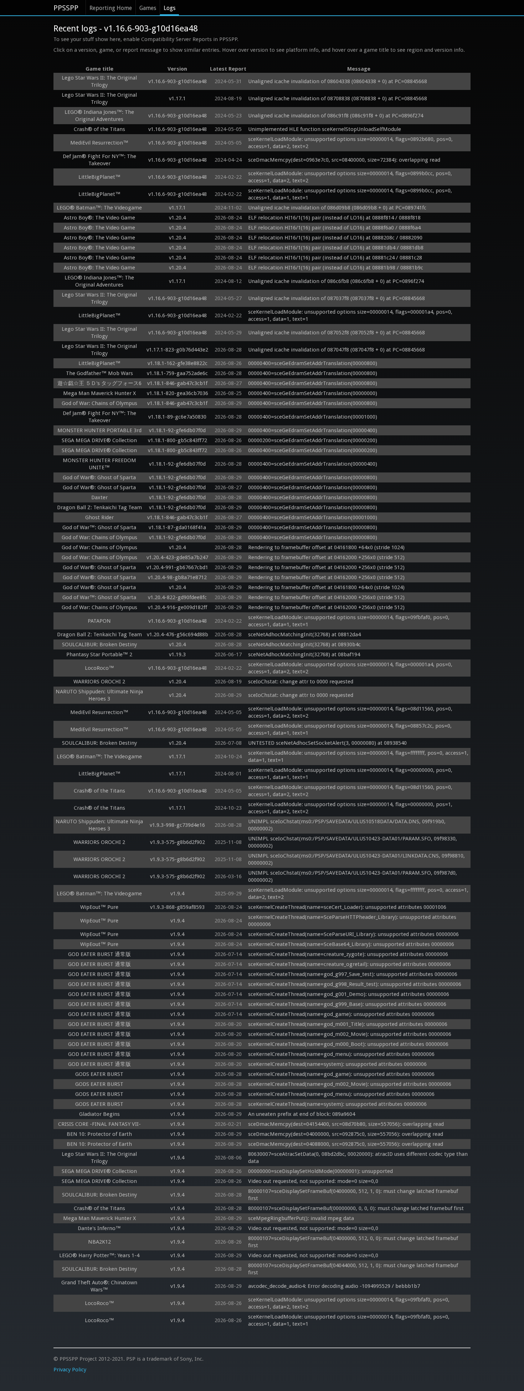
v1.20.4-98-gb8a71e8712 (177, 577)
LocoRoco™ (99, 668)
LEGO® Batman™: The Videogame (99, 207)
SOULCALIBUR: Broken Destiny (99, 644)
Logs (169, 8)
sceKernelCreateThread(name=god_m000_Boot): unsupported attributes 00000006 (348, 1044)
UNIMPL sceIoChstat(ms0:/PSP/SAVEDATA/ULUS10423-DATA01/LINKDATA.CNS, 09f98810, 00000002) (357, 859)
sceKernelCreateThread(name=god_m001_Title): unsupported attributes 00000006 (347, 1024)
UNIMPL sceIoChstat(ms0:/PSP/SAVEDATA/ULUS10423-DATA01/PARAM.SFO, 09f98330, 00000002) (353, 842)
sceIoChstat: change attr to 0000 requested (300, 681)
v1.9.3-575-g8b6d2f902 (177, 842)
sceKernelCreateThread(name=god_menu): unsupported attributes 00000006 (341, 1054)
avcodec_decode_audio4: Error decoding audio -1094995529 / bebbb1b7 (334, 1286)
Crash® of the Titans (99, 129)
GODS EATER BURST (99, 1074)
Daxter (99, 497)
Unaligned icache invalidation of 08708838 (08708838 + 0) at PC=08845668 (337, 98)
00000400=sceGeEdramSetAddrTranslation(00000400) (312, 430)
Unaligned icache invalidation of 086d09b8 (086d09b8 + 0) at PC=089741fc (337, 207)
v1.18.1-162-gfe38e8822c (177, 363)
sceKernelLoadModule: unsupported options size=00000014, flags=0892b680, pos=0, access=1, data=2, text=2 (351, 143)
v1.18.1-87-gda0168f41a (177, 527)
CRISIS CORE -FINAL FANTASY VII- (99, 1124)
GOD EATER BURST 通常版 (99, 954)
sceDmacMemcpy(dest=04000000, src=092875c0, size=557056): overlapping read (345, 1134)
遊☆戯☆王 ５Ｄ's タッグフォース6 (99, 383)
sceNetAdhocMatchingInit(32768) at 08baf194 (304, 654)
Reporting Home (110, 8)
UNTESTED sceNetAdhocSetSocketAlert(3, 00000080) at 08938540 (327, 743)
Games (147, 8)
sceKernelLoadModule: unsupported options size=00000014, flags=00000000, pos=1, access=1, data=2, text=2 (351, 808)
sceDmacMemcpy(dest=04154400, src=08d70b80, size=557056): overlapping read (346, 1124)
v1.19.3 (177, 654)
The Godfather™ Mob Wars (99, 373)
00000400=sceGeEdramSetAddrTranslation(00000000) (312, 393)
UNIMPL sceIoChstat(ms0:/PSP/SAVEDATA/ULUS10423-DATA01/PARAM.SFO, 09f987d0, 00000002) (353, 876)
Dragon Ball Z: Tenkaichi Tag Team (99, 507)
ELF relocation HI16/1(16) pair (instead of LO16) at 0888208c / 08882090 (335, 237)
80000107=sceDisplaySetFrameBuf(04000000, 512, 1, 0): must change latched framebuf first (353, 1195)
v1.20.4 (177, 217)
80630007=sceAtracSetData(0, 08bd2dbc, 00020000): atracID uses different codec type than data (358, 1157)
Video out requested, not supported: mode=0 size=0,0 (313, 1181)
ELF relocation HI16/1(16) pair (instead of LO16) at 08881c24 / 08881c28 (335, 257)
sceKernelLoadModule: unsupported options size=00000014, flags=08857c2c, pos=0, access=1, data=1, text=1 (350, 729)
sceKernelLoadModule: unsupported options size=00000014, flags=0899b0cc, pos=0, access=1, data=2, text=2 (350, 177)
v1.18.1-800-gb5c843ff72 (177, 440)
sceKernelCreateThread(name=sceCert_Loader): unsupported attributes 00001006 (347, 907)
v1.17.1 (177, 98)
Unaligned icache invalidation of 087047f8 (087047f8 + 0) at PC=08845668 (336, 350)
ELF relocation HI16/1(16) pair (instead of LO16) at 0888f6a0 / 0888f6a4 (334, 227)
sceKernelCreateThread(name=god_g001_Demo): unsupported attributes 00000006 (348, 994)
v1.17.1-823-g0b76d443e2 (177, 350)
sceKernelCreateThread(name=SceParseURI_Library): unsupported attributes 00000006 (353, 934)
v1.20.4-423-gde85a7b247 (177, 557)
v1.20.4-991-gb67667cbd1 (177, 567)
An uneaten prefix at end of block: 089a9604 (301, 1114)
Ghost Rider (99, 517)
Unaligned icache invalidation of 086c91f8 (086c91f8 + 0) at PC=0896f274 (335, 115)
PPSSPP (65, 8)
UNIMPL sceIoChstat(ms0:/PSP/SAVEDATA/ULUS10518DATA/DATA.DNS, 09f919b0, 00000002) (347, 825)
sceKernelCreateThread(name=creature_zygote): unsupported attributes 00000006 (348, 954)
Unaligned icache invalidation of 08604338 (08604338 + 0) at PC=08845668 (337, 81)
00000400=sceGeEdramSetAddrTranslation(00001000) (312, 417)
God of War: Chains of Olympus (99, 403)
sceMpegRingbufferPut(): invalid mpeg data (301, 1218)
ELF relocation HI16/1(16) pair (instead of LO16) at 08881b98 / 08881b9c (335, 267)
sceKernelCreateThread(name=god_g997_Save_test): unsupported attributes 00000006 (352, 974)
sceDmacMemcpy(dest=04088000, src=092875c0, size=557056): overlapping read (345, 1144)
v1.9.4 (177, 893)
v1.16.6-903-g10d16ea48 (177, 81)
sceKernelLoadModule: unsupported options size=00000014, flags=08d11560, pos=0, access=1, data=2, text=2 (351, 712)
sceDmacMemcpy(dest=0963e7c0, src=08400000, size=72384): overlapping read (344, 160)
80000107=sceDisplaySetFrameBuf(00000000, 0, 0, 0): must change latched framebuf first (356, 1208)
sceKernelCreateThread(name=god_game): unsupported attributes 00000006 (341, 1014)
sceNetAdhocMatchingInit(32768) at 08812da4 (304, 634)
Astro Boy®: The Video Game (99, 217)
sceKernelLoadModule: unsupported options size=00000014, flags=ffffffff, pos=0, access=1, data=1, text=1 (358, 756)
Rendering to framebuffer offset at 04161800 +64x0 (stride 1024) (326, 547)
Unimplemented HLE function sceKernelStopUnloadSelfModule (324, 129)
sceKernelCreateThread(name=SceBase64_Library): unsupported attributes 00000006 (351, 944)
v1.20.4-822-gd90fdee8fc (177, 597)
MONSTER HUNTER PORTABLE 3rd (99, 430)
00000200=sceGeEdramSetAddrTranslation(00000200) (312, 440)
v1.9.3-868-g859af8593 (177, 907)
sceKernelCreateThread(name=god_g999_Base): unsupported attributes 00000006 (347, 1004)
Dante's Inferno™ (99, 1228)
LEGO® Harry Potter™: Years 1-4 (99, 1255)
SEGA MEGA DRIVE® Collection (99, 440)
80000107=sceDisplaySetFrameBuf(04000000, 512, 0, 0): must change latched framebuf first (353, 1242)
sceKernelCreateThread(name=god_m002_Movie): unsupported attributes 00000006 (349, 1034)
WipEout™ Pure (99, 907)
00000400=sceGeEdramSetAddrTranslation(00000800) (312, 363)
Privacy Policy (69, 1369)
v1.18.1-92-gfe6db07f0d (177, 430)
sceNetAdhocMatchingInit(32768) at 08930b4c (304, 644)
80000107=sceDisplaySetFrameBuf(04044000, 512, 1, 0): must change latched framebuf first (353, 1269)
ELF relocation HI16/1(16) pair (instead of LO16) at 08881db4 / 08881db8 (335, 247)
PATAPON (99, 621)
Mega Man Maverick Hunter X (99, 393)
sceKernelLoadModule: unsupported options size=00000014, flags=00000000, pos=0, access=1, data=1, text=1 (351, 773)
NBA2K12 (99, 1242)
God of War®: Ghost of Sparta (99, 477)
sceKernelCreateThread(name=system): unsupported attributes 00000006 (337, 1064)
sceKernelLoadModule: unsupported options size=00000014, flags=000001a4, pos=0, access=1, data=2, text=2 (351, 668)
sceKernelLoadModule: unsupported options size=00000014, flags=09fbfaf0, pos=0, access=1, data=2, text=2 (349, 1303)
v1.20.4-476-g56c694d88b (177, 634)
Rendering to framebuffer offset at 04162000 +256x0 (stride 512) (326, 557)
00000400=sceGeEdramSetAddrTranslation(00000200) (312, 450)
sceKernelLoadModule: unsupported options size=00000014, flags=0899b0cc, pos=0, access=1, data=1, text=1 (350, 194)
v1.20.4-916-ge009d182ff (177, 607)
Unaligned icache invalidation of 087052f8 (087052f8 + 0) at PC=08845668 (336, 332)
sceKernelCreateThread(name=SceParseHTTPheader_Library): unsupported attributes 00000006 (353, 920)
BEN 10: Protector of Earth (99, 1134)
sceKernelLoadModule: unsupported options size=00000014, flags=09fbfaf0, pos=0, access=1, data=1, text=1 (349, 621)
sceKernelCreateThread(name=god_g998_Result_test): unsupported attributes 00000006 (354, 984)
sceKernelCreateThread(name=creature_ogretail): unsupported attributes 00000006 (349, 964)
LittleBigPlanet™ (99, 177)
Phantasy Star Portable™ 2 (99, 654)
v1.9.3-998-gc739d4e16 (177, 825)
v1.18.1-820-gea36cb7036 (177, 393)
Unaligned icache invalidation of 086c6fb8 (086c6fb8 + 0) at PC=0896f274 (336, 281)
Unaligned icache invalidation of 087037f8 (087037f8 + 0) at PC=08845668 (336, 298)
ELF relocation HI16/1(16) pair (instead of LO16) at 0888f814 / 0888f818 (334, 217)
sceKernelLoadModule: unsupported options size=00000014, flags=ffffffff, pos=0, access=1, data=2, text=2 (358, 893)
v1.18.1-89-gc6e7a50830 (177, 417)
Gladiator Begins (99, 1114)
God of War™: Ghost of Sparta (99, 527)
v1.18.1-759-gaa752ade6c (177, 373)
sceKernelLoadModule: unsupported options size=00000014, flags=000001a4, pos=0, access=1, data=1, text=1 (351, 315)
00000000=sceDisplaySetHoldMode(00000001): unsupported (320, 1171)
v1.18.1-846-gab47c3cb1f (177, 383)
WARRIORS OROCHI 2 (99, 681)
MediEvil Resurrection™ (99, 143)
